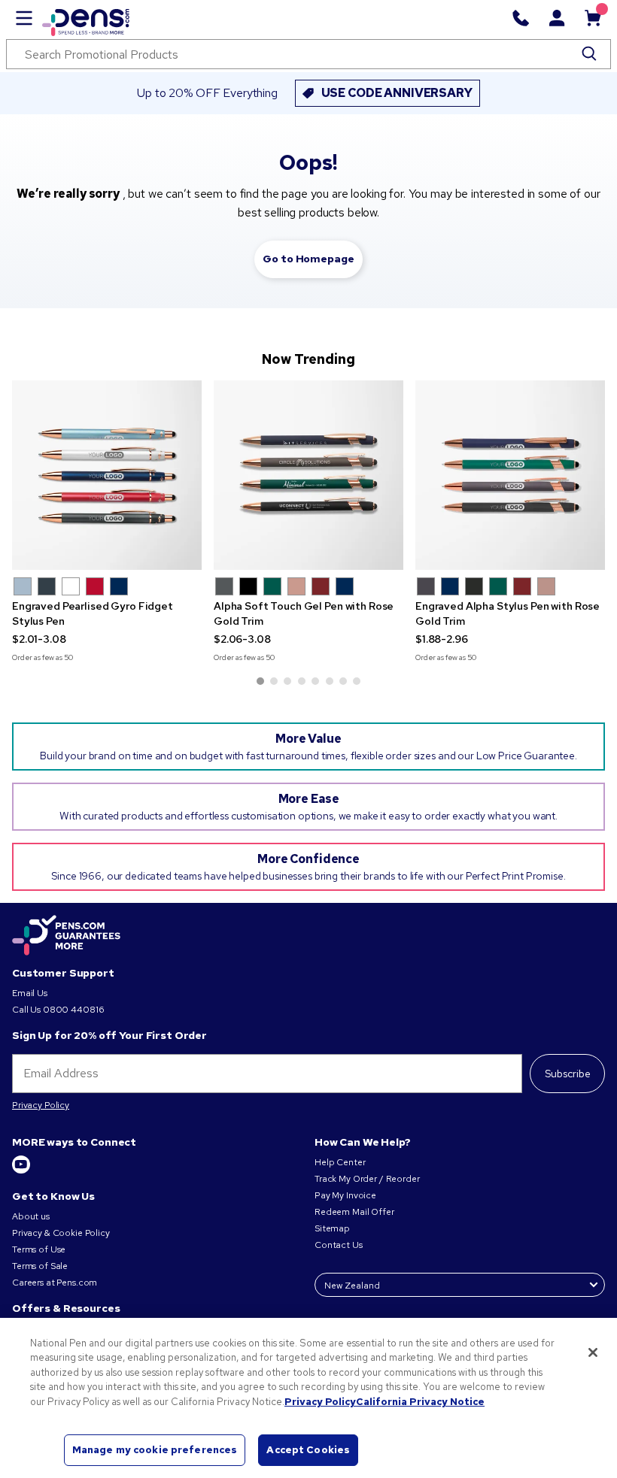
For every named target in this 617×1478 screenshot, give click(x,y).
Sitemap (332, 1228)
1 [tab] (260, 681)
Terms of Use (38, 1249)
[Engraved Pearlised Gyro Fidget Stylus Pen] (107, 475)
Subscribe (568, 1073)
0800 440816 (73, 1010)
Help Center (340, 1162)
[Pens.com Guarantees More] (66, 936)
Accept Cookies (308, 1449)
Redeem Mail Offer (354, 1212)
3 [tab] (287, 681)
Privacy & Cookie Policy (61, 1233)
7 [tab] (343, 681)
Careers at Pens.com (54, 1283)
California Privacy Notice (420, 1401)
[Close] (592, 1352)
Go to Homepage (308, 258)
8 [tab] (356, 681)
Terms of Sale (40, 1266)
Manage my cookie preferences (155, 1449)
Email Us (29, 993)
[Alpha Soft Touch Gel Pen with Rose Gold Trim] (308, 475)
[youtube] (21, 1171)
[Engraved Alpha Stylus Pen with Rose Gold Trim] (510, 475)
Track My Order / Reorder (367, 1179)
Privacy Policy (40, 1105)
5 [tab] (315, 681)
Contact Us (339, 1245)
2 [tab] (274, 681)
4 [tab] (301, 681)
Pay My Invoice (345, 1195)
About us (31, 1216)
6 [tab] (329, 681)
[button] (23, 586)
